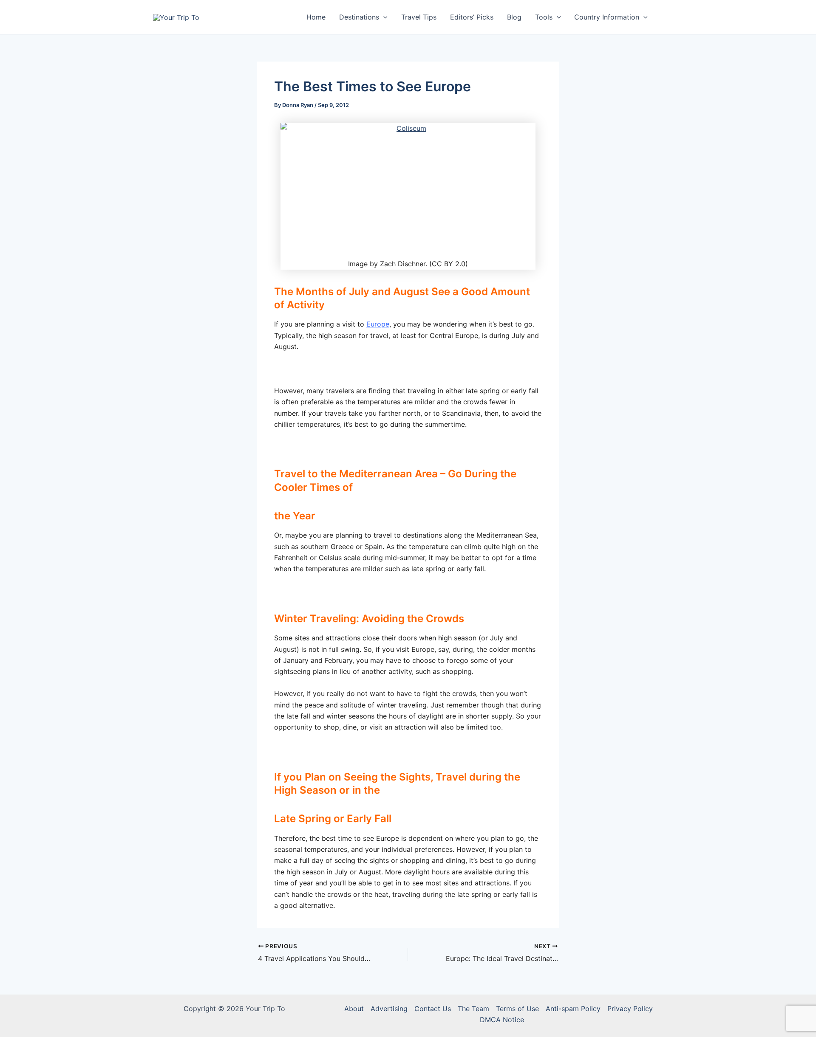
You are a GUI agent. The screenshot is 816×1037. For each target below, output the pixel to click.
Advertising (389, 1008)
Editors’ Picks (471, 17)
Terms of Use (517, 1008)
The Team (473, 1008)
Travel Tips (418, 17)
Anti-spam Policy (573, 1008)
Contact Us (432, 1008)
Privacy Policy (630, 1008)
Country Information (606, 17)
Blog (514, 17)
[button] (383, 17)
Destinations (359, 17)
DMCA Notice (502, 1019)
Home (316, 17)
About (354, 1008)
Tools (543, 17)
